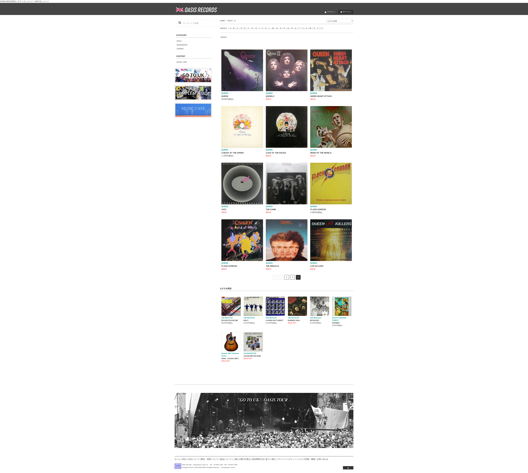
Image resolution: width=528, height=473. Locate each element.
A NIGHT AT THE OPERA (232, 153)
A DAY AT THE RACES (276, 153)
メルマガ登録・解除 (306, 459)
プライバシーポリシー (286, 459)
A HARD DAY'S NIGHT (274, 320)
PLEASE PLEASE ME (229, 320)
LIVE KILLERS (316, 266)
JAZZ (223, 209)
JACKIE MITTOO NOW (252, 356)
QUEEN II (270, 96)
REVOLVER (314, 320)
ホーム (177, 459)
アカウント (331, 12)
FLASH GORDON (318, 209)
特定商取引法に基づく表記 (263, 459)
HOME (222, 21)
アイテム (347, 12)
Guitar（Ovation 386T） (230, 358)
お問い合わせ (322, 459)
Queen (224, 37)
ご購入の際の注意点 (242, 459)
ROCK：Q (232, 21)
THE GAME (271, 209)
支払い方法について (190, 459)
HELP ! (246, 320)
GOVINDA (336, 323)
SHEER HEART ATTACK (321, 96)
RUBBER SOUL (294, 320)
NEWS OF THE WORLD (320, 153)
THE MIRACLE (272, 266)
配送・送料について (209, 459)
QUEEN (224, 96)
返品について (226, 459)
